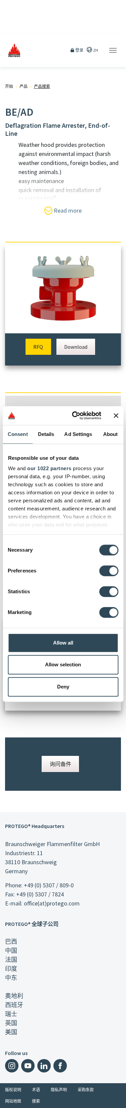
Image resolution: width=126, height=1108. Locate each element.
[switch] (108, 570)
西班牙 (14, 1005)
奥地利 (14, 996)
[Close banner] (116, 415)
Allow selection (63, 664)
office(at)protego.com (52, 903)
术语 (36, 1089)
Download (75, 346)
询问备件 (60, 764)
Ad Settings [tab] (78, 434)
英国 (11, 1023)
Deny (63, 686)
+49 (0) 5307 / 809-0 (49, 885)
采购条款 (86, 1089)
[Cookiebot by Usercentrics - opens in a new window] (75, 415)
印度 (11, 969)
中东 (11, 978)
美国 (11, 1032)
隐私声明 (59, 1089)
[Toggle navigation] (113, 50)
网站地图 (13, 1101)
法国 (11, 959)
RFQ (38, 346)
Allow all (63, 643)
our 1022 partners (49, 468)
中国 (11, 950)
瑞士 (11, 1014)
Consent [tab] (18, 434)
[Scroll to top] (116, 1098)
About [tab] (110, 434)
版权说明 (13, 1089)
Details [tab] (46, 434)
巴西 (11, 941)
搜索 (36, 1101)
